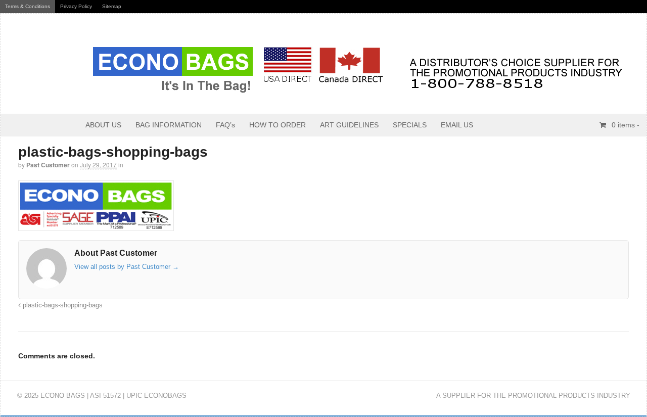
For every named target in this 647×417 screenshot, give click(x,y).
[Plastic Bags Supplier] (321, 88)
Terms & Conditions (27, 6)
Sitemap (111, 6)
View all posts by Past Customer (126, 266)
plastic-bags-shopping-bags (62, 305)
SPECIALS (410, 125)
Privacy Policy (76, 6)
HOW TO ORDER (277, 125)
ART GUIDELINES (349, 125)
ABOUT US (103, 125)
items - (625, 125)
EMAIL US (457, 125)
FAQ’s (225, 125)
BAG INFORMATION (168, 125)
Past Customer (48, 164)
